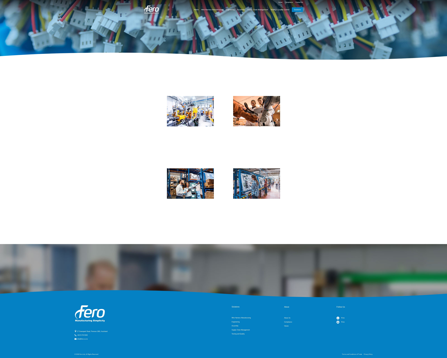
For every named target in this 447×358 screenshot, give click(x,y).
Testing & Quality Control (280, 10)
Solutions (297, 10)
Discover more (190, 156)
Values (286, 326)
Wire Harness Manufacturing (212, 10)
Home (196, 10)
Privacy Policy (368, 354)
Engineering (230, 10)
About (280, 2)
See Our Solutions (223, 274)
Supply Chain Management (257, 10)
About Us (287, 318)
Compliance (289, 2)
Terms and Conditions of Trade (352, 354)
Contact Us (299, 2)
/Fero (343, 318)
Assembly (241, 10)
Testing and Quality (238, 334)
